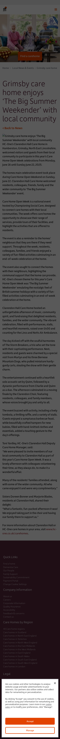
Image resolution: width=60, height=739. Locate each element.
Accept (30, 721)
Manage (30, 730)
